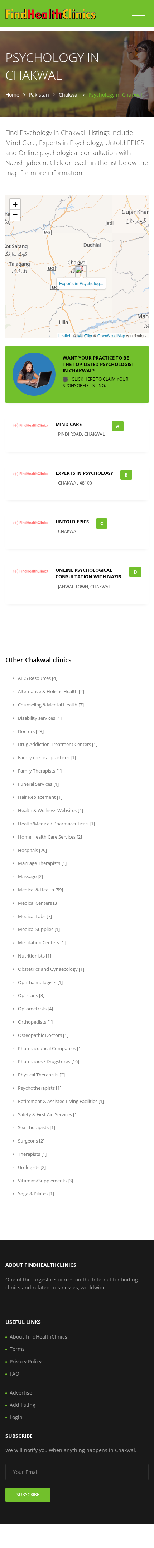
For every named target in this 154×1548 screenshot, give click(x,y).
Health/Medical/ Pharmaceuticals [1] (56, 823)
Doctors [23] (30, 731)
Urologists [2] (31, 1167)
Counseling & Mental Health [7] (50, 704)
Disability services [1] (39, 718)
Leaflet (64, 335)
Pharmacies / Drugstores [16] (48, 1061)
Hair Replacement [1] (39, 797)
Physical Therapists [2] (41, 1074)
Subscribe (27, 1495)
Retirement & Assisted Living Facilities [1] (60, 1101)
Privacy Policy (26, 1361)
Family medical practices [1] (46, 757)
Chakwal (69, 94)
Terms (17, 1348)
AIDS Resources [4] (37, 678)
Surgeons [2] (30, 1140)
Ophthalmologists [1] (40, 982)
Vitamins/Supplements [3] (45, 1180)
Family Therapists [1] (39, 771)
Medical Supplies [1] (38, 929)
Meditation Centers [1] (41, 942)
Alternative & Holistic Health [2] (50, 691)
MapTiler (84, 335)
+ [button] (15, 204)
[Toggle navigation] (139, 15)
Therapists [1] (32, 1154)
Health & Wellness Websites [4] (50, 810)
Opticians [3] (30, 995)
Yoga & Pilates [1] (35, 1193)
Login (16, 1417)
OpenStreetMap (111, 335)
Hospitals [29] (32, 850)
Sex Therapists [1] (36, 1127)
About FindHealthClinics (38, 1336)
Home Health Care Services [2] (49, 837)
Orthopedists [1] (35, 1022)
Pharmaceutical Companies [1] (49, 1048)
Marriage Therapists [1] (42, 863)
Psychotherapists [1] (39, 1088)
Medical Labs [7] (34, 916)
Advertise (21, 1392)
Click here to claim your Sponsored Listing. (95, 382)
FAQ (14, 1373)
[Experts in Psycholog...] (79, 268)
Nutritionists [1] (34, 956)
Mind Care (69, 424)
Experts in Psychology (84, 473)
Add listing (22, 1404)
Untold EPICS (72, 521)
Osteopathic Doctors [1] (42, 1035)
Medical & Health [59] (40, 889)
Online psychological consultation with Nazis (88, 573)
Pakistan (39, 94)
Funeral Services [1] (38, 784)
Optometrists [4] (35, 1008)
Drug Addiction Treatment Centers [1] (57, 744)
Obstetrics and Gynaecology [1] (50, 969)
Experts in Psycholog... (81, 283)
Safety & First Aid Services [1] (47, 1114)
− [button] (15, 214)
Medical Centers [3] (37, 903)
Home (12, 94)
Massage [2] (30, 876)
